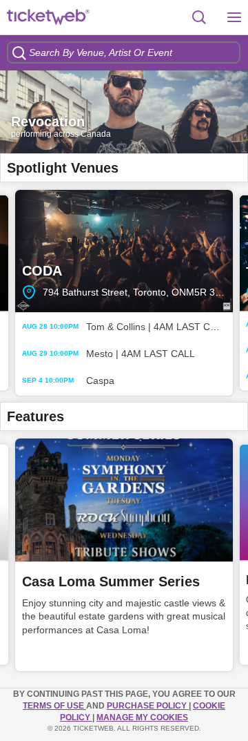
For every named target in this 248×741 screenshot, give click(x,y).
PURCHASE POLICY (148, 706)
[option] (124, 111)
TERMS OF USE (54, 706)
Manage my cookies (142, 717)
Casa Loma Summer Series (111, 581)
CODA (123, 251)
